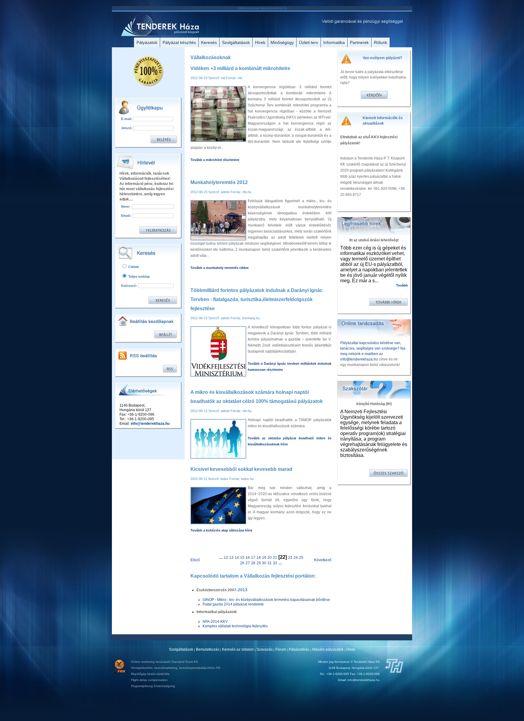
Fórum (280, 649)
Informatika (334, 42)
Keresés (209, 42)
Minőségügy (282, 42)
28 (253, 563)
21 (275, 557)
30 (264, 563)
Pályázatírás (299, 649)
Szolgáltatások (236, 42)
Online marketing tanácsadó (150, 661)
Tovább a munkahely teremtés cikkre (219, 268)
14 (237, 557)
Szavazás (265, 649)
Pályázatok (146, 42)
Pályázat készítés (179, 42)
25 (301, 557)
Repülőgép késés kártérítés (150, 674)
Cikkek (133, 267)
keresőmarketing (165, 667)
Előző (195, 560)
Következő (322, 560)
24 (296, 557)
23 (290, 557)
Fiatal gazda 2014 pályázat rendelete (233, 604)
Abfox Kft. (214, 667)
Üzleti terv (308, 42)
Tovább (402, 285)
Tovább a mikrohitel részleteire (214, 160)
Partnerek (359, 42)
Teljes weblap (138, 276)
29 (259, 563)
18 (259, 557)
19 (264, 557)
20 (269, 557)
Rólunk (380, 42)
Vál (247, 575)
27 (248, 563)
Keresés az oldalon (238, 649)
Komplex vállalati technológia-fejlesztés (235, 626)
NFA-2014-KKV (215, 621)
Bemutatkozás (207, 649)
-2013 (241, 589)
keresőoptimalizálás (193, 667)
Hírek (260, 42)
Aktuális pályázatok (328, 649)
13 (231, 557)
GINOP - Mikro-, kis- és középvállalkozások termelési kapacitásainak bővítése (266, 600)
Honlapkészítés (142, 667)
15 (242, 557)
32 (275, 563)
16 (248, 557)
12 (226, 557)
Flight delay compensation (149, 680)
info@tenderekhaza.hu (150, 423)
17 (253, 557)
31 (269, 563)
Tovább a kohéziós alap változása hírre (221, 530)
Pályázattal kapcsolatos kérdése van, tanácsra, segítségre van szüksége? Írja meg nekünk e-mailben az (372, 348)
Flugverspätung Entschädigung (153, 686)
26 (242, 563)
